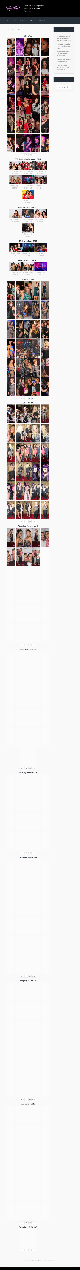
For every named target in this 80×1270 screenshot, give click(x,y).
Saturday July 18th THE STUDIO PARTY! (64, 60)
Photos (13, 29)
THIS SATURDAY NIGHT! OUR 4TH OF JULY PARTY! (63, 67)
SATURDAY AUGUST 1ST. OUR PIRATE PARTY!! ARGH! (63, 54)
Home (7, 29)
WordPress (52, 1260)
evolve (26, 1260)
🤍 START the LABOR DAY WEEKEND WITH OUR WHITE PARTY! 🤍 (64, 38)
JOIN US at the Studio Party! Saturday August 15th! (64, 46)
